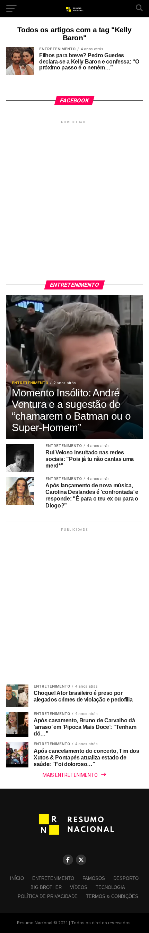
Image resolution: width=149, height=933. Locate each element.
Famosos (93, 878)
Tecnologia (110, 887)
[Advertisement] (74, 200)
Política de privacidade (48, 896)
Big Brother (46, 887)
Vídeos (78, 887)
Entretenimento (53, 878)
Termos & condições (112, 896)
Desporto (126, 878)
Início (17, 878)
